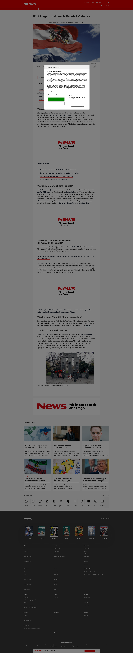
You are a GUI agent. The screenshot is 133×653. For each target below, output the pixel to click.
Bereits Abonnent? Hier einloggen (77, 106)
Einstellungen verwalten (56, 103)
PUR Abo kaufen (77, 103)
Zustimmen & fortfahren (56, 99)
